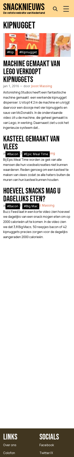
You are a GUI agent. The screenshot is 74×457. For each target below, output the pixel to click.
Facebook (46, 445)
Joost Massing (41, 86)
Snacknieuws (24, 7)
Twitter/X (46, 453)
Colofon (9, 453)
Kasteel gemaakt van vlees (31, 143)
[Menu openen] (66, 9)
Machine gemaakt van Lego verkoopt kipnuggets (31, 72)
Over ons (9, 445)
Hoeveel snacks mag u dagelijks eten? (31, 195)
